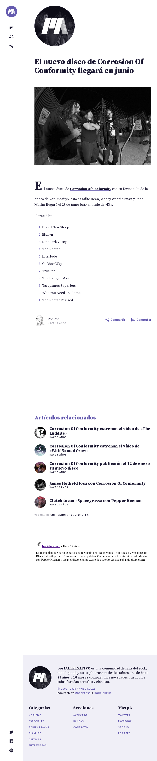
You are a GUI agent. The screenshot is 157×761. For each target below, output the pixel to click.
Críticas (35, 739)
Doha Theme (102, 693)
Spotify (123, 727)
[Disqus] (92, 588)
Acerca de (80, 715)
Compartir (117, 319)
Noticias (35, 715)
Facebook (125, 721)
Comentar (144, 319)
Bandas (78, 721)
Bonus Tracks (39, 727)
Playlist (35, 733)
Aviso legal (87, 688)
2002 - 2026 (68, 688)
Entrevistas (38, 745)
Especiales (36, 721)
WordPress (83, 693)
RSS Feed (124, 733)
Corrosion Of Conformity (69, 515)
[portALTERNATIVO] (11, 11)
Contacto (80, 727)
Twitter (124, 715)
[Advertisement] (92, 364)
